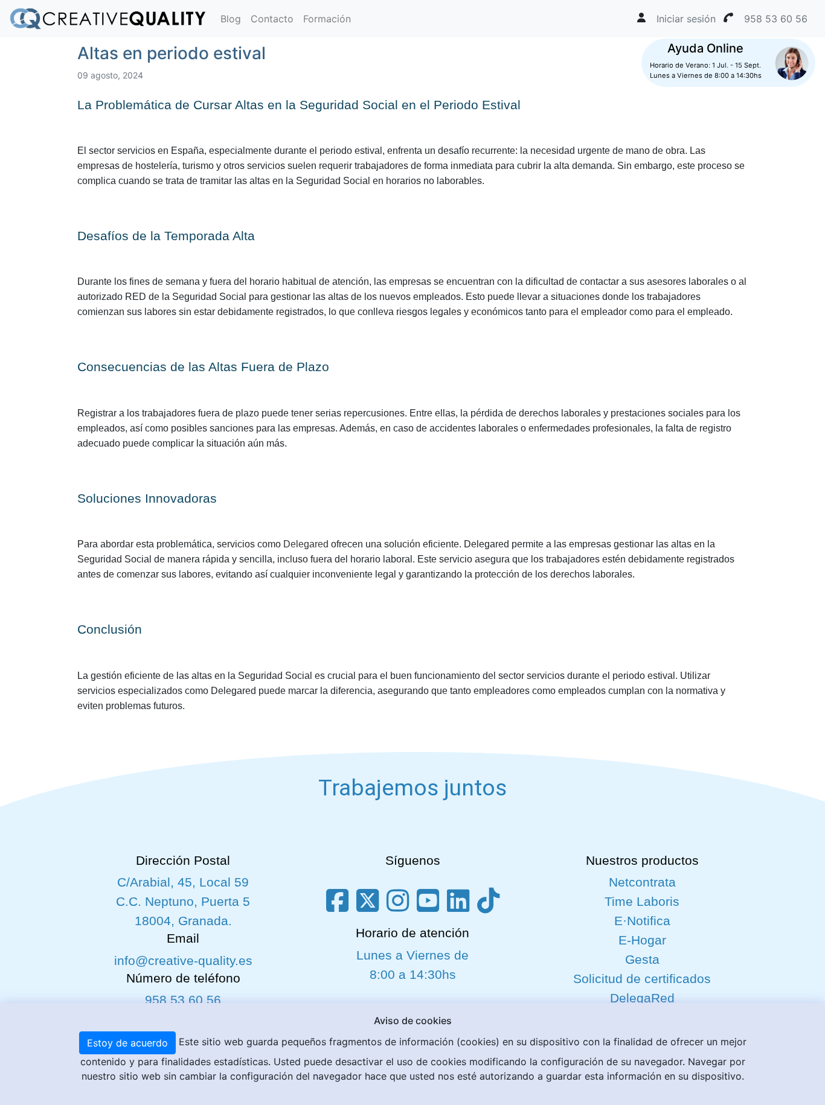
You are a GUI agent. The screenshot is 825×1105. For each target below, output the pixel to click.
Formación (327, 19)
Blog (230, 19)
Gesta (642, 959)
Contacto (272, 19)
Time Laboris (642, 901)
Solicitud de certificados (642, 979)
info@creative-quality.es (183, 961)
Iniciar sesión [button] (686, 19)
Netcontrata (642, 882)
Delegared (306, 544)
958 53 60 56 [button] (775, 19)
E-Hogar (642, 940)
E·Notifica (642, 921)
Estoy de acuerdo (127, 1043)
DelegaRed (642, 998)
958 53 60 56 (183, 1000)
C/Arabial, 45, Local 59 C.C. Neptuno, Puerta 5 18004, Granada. (183, 901)
